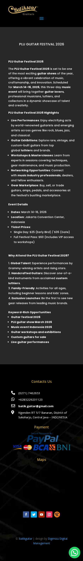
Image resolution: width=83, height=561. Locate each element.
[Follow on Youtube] (41, 514)
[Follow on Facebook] (26, 514)
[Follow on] (57, 514)
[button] (74, 552)
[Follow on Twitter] (34, 514)
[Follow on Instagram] (49, 514)
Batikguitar (25, 538)
